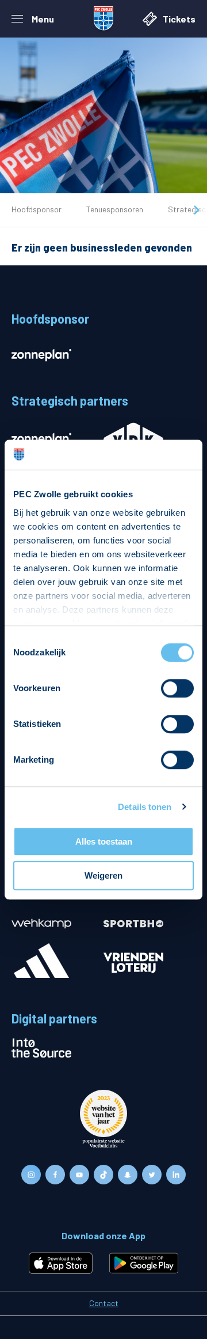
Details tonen (144, 807)
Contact (103, 1303)
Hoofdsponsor (37, 209)
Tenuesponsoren (114, 209)
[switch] (177, 688)
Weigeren (103, 875)
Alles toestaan (103, 841)
